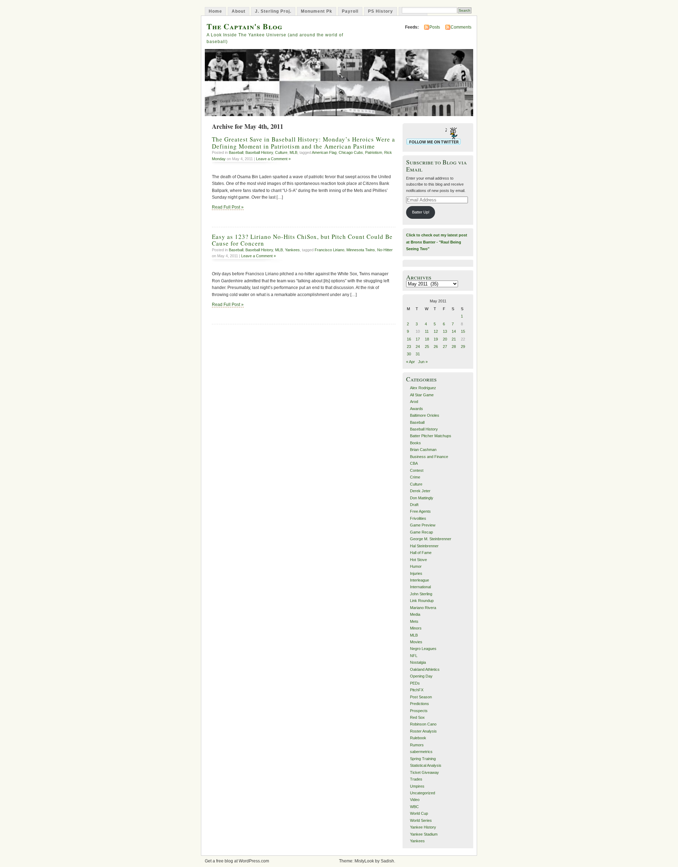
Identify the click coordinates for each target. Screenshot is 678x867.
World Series (421, 820)
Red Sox (417, 717)
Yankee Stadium (424, 834)
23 (409, 346)
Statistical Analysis (425, 765)
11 (427, 331)
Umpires (417, 786)
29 (463, 346)
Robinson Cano (423, 724)
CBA (414, 463)
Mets (414, 621)
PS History (380, 11)
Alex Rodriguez (423, 388)
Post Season (421, 697)
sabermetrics (421, 751)
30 (409, 354)
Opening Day (421, 676)
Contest (416, 470)
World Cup (419, 813)
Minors (416, 628)
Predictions (419, 704)
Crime (415, 477)
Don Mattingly (421, 498)
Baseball (236, 152)
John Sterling (421, 594)
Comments (461, 27)
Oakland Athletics (425, 669)
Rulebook (418, 738)
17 (418, 339)
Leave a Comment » (273, 159)
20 (445, 339)
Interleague (419, 580)
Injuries (416, 573)
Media (415, 614)
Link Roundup (422, 600)
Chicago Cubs (351, 152)
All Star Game (422, 395)
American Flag (324, 152)
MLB (293, 152)
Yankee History (423, 827)
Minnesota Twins (360, 250)
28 (454, 346)
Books (415, 443)
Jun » (423, 362)
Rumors (417, 745)
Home (215, 11)
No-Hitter (385, 250)
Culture (281, 152)
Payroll (350, 11)
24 (418, 346)
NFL (413, 656)
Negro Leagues (423, 648)
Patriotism (373, 152)
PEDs (415, 683)
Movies (416, 642)
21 (454, 339)
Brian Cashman (423, 449)
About (238, 11)
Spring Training (423, 759)
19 (436, 339)
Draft (414, 504)
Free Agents (420, 511)
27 (445, 346)
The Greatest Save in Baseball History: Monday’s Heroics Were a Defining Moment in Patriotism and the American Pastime (303, 142)
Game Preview (422, 525)
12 (436, 331)
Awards (416, 409)
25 (427, 346)
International (420, 587)
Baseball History (259, 152)
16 (409, 339)
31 (418, 354)
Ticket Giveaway (424, 772)
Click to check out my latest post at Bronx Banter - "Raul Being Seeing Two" (436, 242)
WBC (414, 807)
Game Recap (421, 532)
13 (445, 331)
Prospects (419, 711)
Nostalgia (418, 662)
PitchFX (416, 690)
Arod (414, 401)
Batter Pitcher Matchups (430, 436)
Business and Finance (429, 456)
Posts (434, 27)
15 (463, 331)
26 (436, 346)
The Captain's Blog (244, 26)
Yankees (292, 250)
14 (454, 331)
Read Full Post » (228, 207)
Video (415, 799)
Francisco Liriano (329, 250)
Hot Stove (418, 560)
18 (427, 339)
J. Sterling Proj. (273, 11)
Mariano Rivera (423, 608)
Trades (416, 779)
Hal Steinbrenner (424, 546)
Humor (416, 566)
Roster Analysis (423, 731)
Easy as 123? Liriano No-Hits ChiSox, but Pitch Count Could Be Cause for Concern (302, 240)
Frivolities (418, 518)
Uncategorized (422, 793)
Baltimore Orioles (424, 415)
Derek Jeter (420, 491)
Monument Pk (316, 11)
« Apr (410, 362)
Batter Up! (420, 212)
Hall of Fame (421, 552)
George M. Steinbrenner (430, 539)
